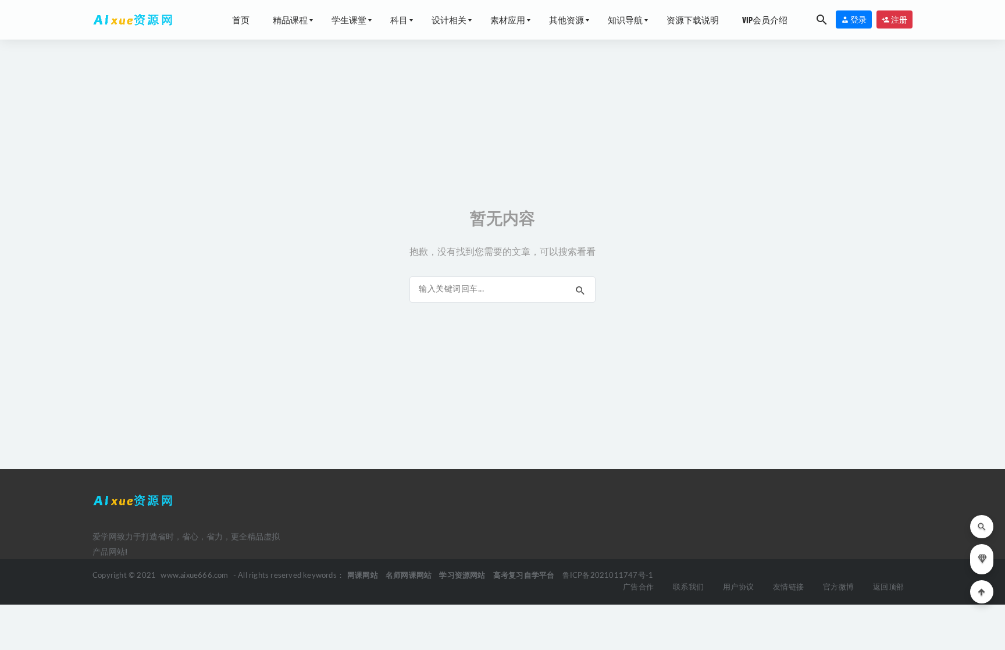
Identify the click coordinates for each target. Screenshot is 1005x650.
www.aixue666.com (194, 576)
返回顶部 (888, 587)
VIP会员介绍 (764, 20)
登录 (858, 19)
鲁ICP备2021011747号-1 (608, 576)
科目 (399, 20)
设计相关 (449, 20)
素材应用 (507, 20)
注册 (898, 19)
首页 (241, 20)
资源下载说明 (693, 20)
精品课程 (290, 20)
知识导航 (625, 20)
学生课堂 (349, 20)
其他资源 (566, 20)
